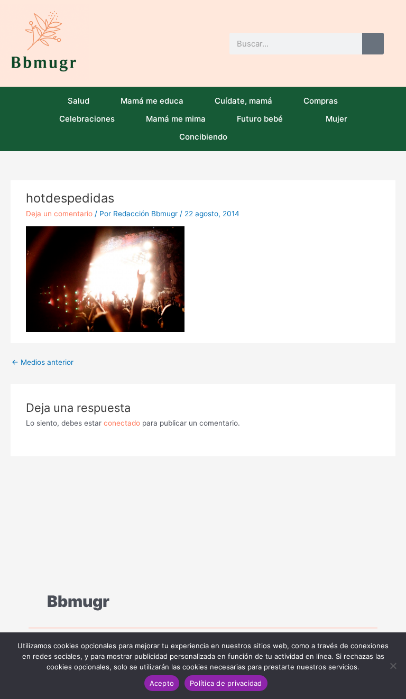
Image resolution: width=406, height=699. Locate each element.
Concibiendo (203, 137)
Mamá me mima (176, 119)
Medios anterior (42, 362)
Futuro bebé (260, 119)
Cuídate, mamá (243, 101)
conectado (122, 423)
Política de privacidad (226, 683)
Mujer (336, 119)
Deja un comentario (59, 213)
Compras (320, 101)
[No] (392, 665)
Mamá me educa (152, 101)
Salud (78, 101)
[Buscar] (373, 43)
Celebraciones (87, 119)
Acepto (162, 683)
